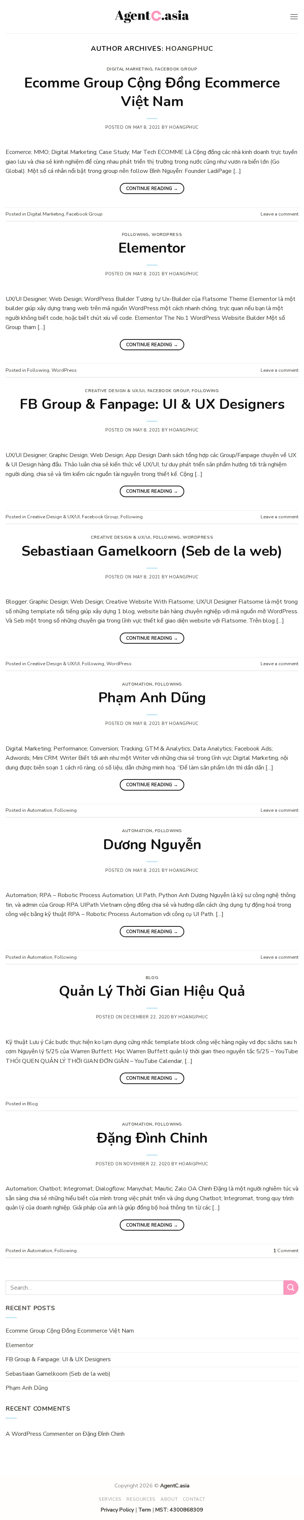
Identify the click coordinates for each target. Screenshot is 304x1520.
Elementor (152, 248)
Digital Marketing (130, 69)
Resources (141, 1499)
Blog (152, 978)
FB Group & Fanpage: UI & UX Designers (152, 404)
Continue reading (152, 188)
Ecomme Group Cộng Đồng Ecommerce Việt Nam (152, 92)
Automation (137, 684)
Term (144, 1509)
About (169, 1499)
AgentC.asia (174, 1485)
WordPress (167, 234)
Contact (194, 1499)
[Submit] (291, 1287)
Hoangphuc (189, 48)
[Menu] (294, 16)
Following (135, 234)
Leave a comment (279, 214)
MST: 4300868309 (179, 1509)
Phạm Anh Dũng (152, 698)
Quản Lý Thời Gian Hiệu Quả (152, 991)
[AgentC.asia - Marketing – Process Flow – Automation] (152, 16)
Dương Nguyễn (152, 844)
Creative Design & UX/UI (115, 391)
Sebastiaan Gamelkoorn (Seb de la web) (152, 551)
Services (110, 1499)
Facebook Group (176, 69)
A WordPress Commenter (39, 1434)
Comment (285, 1250)
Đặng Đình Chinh (152, 1138)
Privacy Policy (117, 1509)
